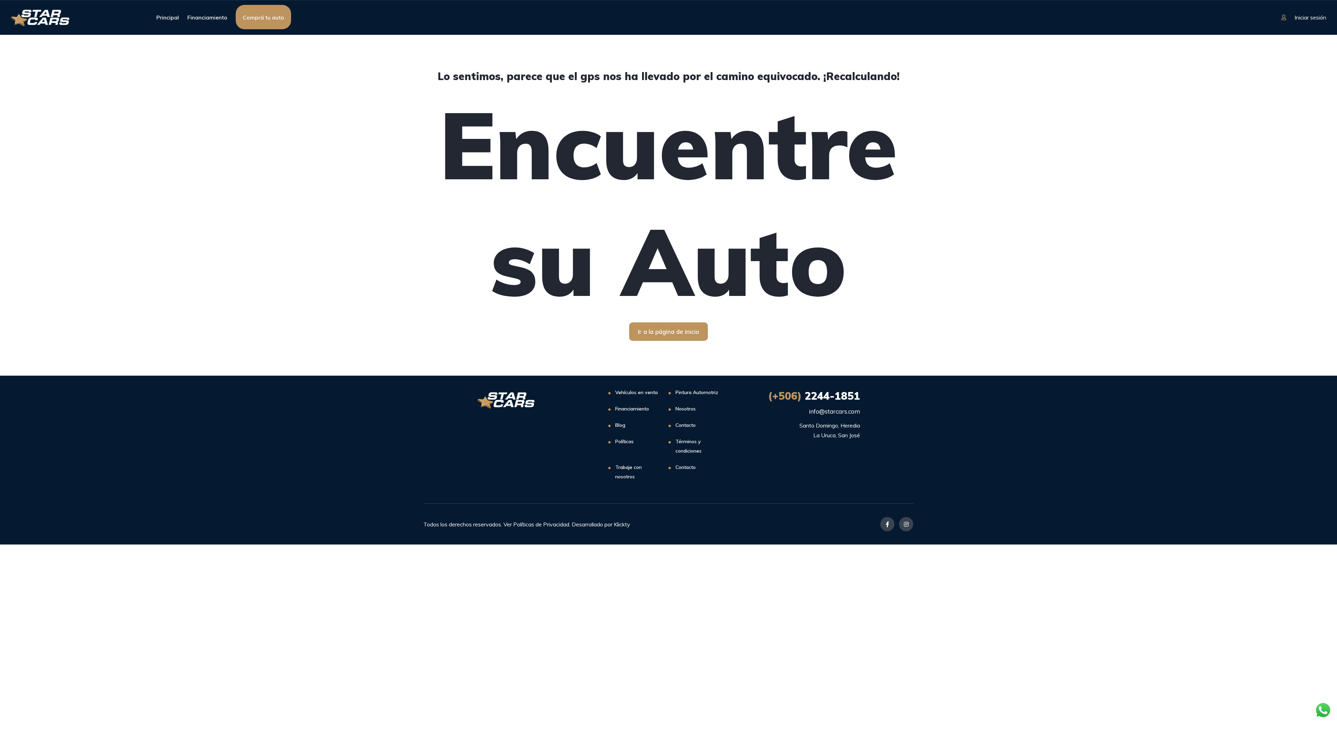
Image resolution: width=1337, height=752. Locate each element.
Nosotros (685, 409)
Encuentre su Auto (668, 202)
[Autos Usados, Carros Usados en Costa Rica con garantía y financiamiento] (39, 17)
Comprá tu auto (263, 17)
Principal (167, 17)
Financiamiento (207, 17)
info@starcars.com (834, 411)
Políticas (624, 441)
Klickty (622, 524)
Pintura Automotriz (696, 392)
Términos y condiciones (688, 446)
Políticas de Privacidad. (541, 524)
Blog (620, 425)
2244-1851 (814, 395)
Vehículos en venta (636, 392)
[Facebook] (887, 524)
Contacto (685, 425)
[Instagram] (906, 524)
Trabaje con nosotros (628, 472)
